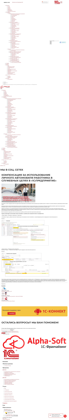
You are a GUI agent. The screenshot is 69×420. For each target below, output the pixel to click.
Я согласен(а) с (10, 331)
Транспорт (13, 20)
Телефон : (12, 330)
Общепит (9, 71)
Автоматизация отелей (8, 391)
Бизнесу (3, 149)
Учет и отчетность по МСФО (14, 61)
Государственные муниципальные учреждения (17, 13)
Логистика (13, 16)
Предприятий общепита (13, 40)
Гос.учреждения (14, 15)
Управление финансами (15, 60)
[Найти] (51, 43)
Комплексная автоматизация (9, 396)
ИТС (8, 65)
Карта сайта (4, 418)
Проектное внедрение (11, 72)
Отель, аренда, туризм (15, 30)
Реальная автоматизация (12, 69)
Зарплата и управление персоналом (15, 51)
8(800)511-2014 (7, 2)
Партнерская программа (12, 11)
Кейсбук (9, 77)
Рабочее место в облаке (11, 74)
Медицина (6, 154)
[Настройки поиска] (51, 42)
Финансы (13, 21)
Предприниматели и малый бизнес (11, 118)
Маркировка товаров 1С (8, 394)
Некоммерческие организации (11, 112)
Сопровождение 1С (11, 67)
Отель (13, 17)
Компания (7, 5)
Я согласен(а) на (11, 332)
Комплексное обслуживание (12, 70)
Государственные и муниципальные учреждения (12, 371)
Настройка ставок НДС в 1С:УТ (7, 291)
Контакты (7, 78)
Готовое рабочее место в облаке (10, 399)
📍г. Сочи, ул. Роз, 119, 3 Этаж (9, 411)
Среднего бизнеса (12, 42)
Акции (9, 7)
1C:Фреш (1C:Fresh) (8, 365)
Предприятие (14, 25)
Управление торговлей (13, 58)
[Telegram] (4, 285)
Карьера (9, 8)
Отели (9, 68)
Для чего (5, 133)
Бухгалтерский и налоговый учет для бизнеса (17, 49)
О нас (9, 6)
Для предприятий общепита (16, 41)
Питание (9, 102)
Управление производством (14, 56)
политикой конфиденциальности (13, 331)
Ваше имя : (12, 329)
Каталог (5, 92)
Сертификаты (10, 10)
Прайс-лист (10, 9)
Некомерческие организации (9, 373)
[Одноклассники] (3, 285)
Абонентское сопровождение (9, 397)
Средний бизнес (7, 375)
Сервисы (7, 64)
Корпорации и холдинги (14, 22)
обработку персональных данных (13, 332)
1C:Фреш (7, 63)
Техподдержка (10, 79)
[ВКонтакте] (2, 285)
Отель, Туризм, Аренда (15, 24)
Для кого (5, 97)
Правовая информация (6, 419)
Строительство (14, 19)
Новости (9, 76)
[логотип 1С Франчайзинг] (57, 2)
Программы (8, 12)
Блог (3, 159)
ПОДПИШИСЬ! (63, 42)
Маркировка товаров (11, 66)
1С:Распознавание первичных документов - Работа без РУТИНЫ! (12, 296)
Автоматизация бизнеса (15, 14)
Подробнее (11, 313)
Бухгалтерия (14, 50)
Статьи (9, 75)
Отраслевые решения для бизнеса (15, 52)
